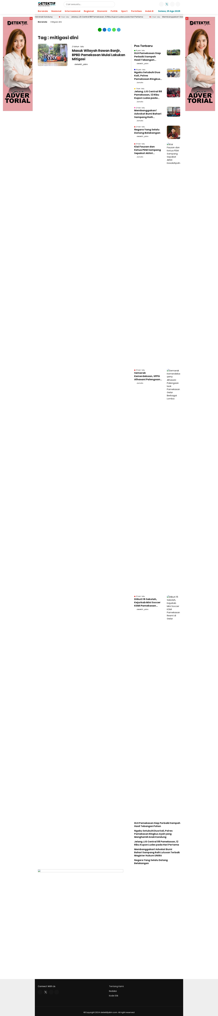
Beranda (43, 11)
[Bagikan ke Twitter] (109, 29)
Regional (89, 11)
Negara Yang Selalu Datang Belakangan (147, 131)
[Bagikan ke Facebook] (104, 29)
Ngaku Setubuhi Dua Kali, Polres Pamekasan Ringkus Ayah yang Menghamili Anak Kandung (147, 76)
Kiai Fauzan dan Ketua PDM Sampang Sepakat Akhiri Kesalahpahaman (147, 150)
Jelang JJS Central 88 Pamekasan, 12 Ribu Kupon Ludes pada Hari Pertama (88, 17)
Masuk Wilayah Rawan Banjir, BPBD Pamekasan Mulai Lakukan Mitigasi (98, 54)
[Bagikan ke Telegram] (118, 29)
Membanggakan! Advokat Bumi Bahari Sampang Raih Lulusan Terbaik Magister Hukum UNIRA (147, 114)
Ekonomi (102, 11)
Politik (114, 11)
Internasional (72, 11)
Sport (124, 11)
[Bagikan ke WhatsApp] (114, 29)
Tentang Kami (116, 986)
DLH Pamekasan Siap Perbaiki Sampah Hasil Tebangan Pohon (147, 57)
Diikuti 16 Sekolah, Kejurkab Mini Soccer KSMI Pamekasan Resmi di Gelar (147, 603)
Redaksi (113, 991)
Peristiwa (136, 11)
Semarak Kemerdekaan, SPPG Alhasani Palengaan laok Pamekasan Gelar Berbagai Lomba (147, 376)
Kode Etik (113, 995)
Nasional (56, 11)
